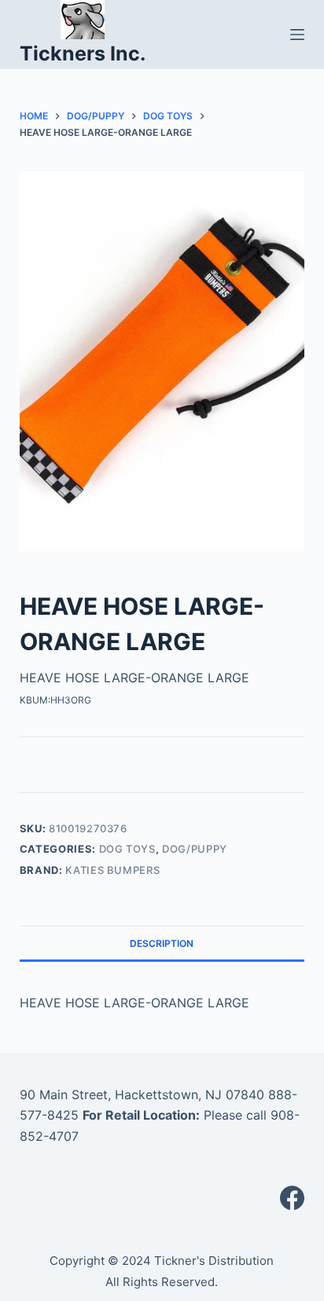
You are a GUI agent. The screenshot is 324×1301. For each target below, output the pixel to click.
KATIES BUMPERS (112, 870)
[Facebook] (292, 1198)
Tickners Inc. (82, 53)
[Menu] (297, 34)
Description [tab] (161, 943)
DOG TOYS (127, 848)
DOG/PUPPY (194, 848)
